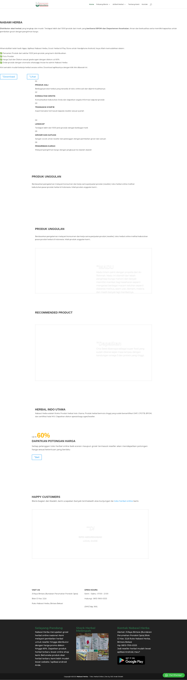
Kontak (145, 4)
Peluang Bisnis (102, 4)
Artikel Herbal (118, 4)
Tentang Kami (133, 4)
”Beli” (102, 361)
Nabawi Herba (82, 676)
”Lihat (32, 76)
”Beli (36, 457)
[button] (174, 675)
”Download (8, 76)
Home (91, 4)
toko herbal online (123, 501)
